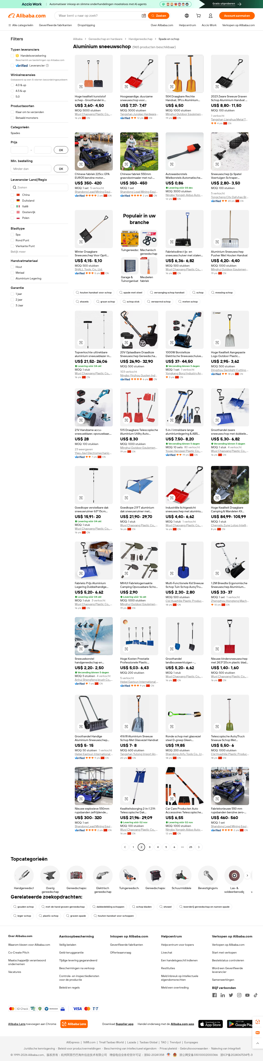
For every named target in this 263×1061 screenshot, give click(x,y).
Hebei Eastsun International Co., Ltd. (139, 681)
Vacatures (14, 971)
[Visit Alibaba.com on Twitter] (230, 995)
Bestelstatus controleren (228, 960)
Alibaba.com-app (182, 1024)
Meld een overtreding (175, 987)
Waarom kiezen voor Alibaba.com (29, 944)
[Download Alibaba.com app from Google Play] (241, 1024)
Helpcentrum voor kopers (177, 944)
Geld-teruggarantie (71, 952)
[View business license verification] (169, 1055)
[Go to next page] (199, 847)
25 (190, 847)
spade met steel (132, 292)
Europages (191, 1042)
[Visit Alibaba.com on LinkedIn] (222, 995)
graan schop (107, 301)
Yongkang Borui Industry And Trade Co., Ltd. (185, 373)
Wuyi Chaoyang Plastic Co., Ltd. (94, 114)
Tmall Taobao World (111, 1042)
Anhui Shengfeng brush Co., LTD (94, 679)
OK (61, 150)
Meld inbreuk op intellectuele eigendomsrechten (179, 977)
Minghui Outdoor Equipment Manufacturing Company (185, 114)
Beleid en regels (69, 987)
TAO (163, 1042)
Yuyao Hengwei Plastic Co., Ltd (185, 451)
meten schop (190, 301)
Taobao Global (148, 1042)
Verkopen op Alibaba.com (228, 944)
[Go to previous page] (125, 847)
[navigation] (39, 443)
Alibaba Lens (16, 1024)
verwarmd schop (161, 301)
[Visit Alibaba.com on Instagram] (239, 995)
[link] (257, 1022)
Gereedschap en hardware (105, 39)
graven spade (78, 915)
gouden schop (25, 906)
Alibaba (77, 39)
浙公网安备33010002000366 (198, 1054)
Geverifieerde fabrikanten (126, 944)
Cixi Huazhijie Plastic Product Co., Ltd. (185, 600)
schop (199, 292)
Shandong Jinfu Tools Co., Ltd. (185, 754)
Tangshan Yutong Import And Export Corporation (139, 754)
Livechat (166, 952)
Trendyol (175, 1042)
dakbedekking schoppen (110, 906)
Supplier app (125, 1024)
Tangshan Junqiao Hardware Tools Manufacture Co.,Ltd (139, 114)
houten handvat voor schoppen (116, 915)
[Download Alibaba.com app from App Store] (210, 1024)
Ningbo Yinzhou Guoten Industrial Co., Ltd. (139, 375)
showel (168, 906)
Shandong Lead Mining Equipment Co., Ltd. (94, 191)
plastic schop (50, 915)
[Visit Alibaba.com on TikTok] (255, 995)
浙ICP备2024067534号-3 (236, 1054)
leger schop (24, 915)
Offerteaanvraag (120, 952)
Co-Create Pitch (18, 952)
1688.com (89, 1042)
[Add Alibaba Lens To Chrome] (74, 1024)
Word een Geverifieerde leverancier (227, 969)
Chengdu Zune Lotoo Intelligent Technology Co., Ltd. (230, 525)
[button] (143, 15)
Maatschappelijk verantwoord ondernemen (27, 962)
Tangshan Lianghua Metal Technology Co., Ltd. (230, 119)
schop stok (133, 301)
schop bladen (144, 906)
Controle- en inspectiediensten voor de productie (79, 977)
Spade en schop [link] (169, 39)
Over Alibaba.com (20, 936)
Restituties (168, 968)
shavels (84, 301)
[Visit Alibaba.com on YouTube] (247, 995)
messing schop (224, 292)
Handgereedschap (140, 39)
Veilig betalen (67, 944)
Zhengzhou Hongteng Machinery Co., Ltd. (230, 600)
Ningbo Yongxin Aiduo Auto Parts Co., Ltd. (185, 195)
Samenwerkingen (223, 979)
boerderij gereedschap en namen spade (206, 906)
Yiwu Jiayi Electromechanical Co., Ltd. (94, 453)
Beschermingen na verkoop (77, 968)
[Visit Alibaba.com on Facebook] (214, 995)
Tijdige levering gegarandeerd (78, 960)
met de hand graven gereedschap (65, 906)
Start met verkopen (224, 952)
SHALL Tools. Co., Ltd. (89, 269)
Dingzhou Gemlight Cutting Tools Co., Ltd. (230, 370)
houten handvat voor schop (96, 292)
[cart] (199, 16)
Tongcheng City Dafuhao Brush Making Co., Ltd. (230, 197)
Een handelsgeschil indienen (179, 960)
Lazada (131, 1042)
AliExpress (73, 1042)
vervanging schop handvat (169, 292)
